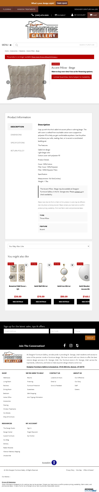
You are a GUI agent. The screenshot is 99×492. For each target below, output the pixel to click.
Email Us (53, 381)
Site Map (79, 470)
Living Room (7, 381)
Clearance (22, 51)
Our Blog (6, 440)
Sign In (29, 428)
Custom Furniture (8, 436)
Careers (77, 389)
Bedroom (6, 393)
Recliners (6, 385)
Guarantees (30, 389)
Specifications (18, 142)
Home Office (7, 397)
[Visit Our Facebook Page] (65, 345)
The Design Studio (9, 428)
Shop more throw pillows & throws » (44, 57)
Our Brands (6, 413)
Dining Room (7, 389)
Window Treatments (26, 9)
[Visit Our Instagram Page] (71, 345)
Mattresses (6, 378)
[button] (44, 82)
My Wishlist (30, 436)
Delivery (5, 444)
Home (7, 51)
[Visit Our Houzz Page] (77, 345)
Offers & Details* (88, 470)
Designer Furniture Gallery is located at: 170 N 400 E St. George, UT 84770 (55, 366)
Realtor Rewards (8, 448)
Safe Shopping (31, 393)
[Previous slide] (11, 277)
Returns (29, 378)
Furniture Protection (33, 385)
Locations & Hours (56, 378)
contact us (78, 191)
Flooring (7, 9)
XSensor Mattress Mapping (11, 451)
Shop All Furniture (8, 417)
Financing (30, 381)
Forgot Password (32, 432)
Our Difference (79, 378)
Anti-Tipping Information (35, 397)
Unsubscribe (7, 455)
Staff (76, 385)
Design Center (7, 432)
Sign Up (90, 338)
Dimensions (16, 134)
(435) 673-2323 (42, 15)
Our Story (78, 381)
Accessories (14, 51)
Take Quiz (62, 3)
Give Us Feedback (56, 385)
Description (17, 126)
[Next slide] (86, 277)
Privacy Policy (70, 470)
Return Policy (17, 150)
